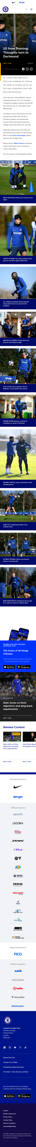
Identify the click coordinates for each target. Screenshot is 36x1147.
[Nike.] (14, 2)
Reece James (19, 143)
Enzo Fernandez (19, 135)
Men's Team (7, 63)
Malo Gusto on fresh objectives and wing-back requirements (11, 746)
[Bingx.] (22, 2)
